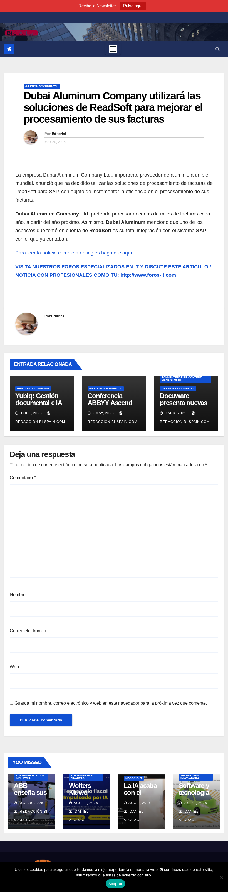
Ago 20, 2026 (31, 803)
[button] (217, 49)
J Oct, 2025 (30, 413)
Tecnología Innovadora (189, 777)
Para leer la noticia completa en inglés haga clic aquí (73, 253)
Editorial (59, 133)
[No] (221, 877)
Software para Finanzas (83, 777)
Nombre (18, 594)
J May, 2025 (102, 413)
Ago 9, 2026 (139, 803)
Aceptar (115, 883)
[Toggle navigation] (113, 49)
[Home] (9, 49)
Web (14, 667)
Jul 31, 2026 (195, 803)
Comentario (23, 477)
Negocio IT (133, 778)
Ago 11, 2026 (86, 803)
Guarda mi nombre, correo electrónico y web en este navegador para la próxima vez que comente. (110, 703)
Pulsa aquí (132, 5)
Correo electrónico (28, 630)
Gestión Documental (41, 86)
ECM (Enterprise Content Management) (182, 379)
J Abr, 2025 (175, 413)
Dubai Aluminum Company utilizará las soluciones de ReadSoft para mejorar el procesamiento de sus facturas (113, 107)
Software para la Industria (30, 777)
